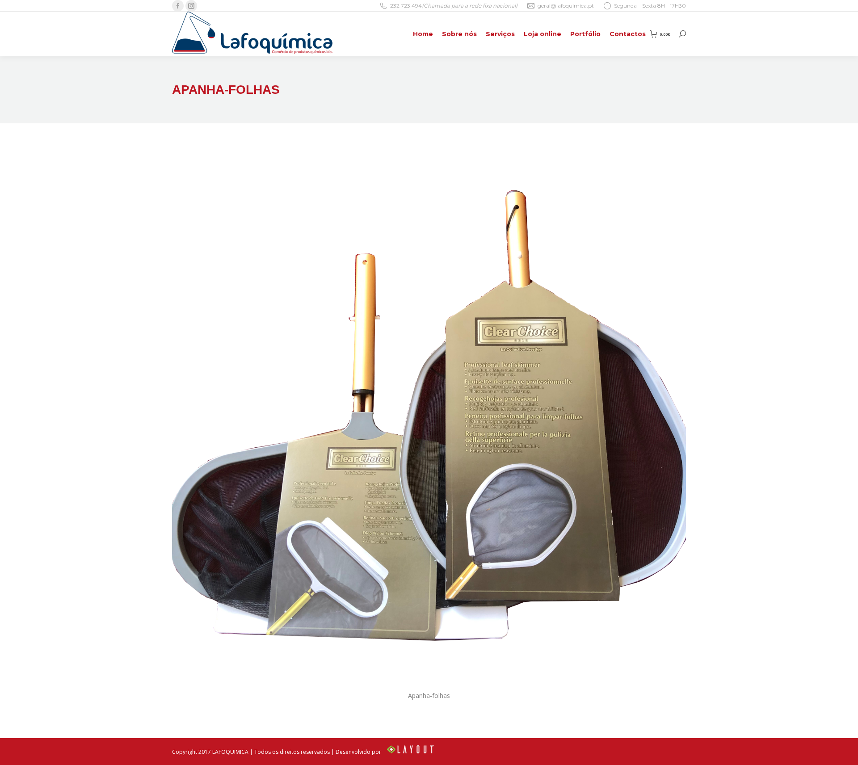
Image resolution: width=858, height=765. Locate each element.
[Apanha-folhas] (429, 420)
